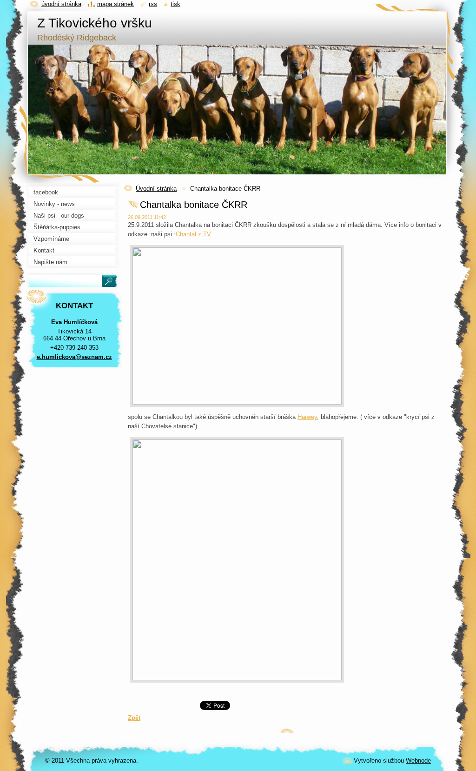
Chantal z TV (193, 234)
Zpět (134, 717)
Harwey (307, 416)
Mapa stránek (115, 3)
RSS (153, 3)
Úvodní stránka (156, 188)
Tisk (175, 3)
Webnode (418, 760)
